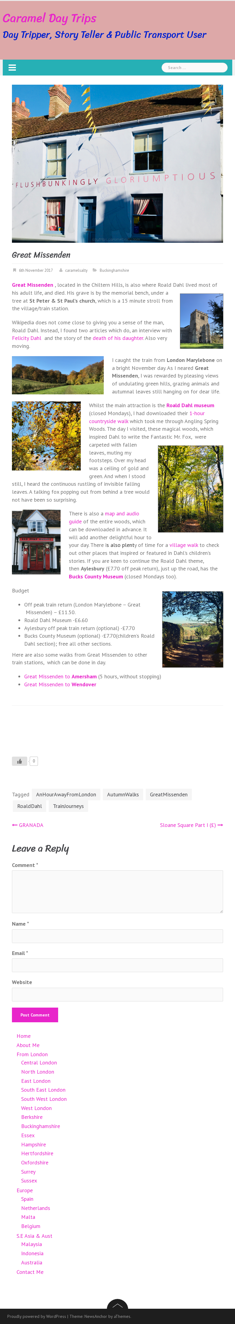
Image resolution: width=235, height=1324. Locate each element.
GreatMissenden (169, 794)
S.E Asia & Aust (34, 1235)
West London (36, 1108)
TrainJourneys (68, 806)
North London (37, 1071)
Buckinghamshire (114, 270)
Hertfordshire (37, 1153)
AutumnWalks (123, 794)
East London (35, 1080)
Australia (31, 1262)
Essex (28, 1135)
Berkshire (32, 1116)
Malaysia (31, 1244)
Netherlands (35, 1208)
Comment (25, 865)
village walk (184, 544)
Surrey (28, 1171)
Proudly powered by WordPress (36, 1316)
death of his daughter (118, 337)
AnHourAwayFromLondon (66, 794)
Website (22, 982)
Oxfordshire (34, 1162)
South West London (44, 1098)
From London (32, 1054)
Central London (39, 1062)
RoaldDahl (29, 806)
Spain (27, 1198)
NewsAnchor (95, 1316)
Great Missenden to (60, 676)
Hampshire (33, 1144)
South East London (43, 1089)
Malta (28, 1216)
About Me (28, 1045)
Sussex (29, 1180)
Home (24, 1035)
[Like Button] (19, 761)
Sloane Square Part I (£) (188, 824)
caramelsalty (76, 270)
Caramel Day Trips (49, 17)
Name (20, 923)
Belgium (30, 1226)
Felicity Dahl (26, 337)
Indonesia (32, 1253)
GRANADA (31, 824)
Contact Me (30, 1271)
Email (20, 953)
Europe (25, 1190)
